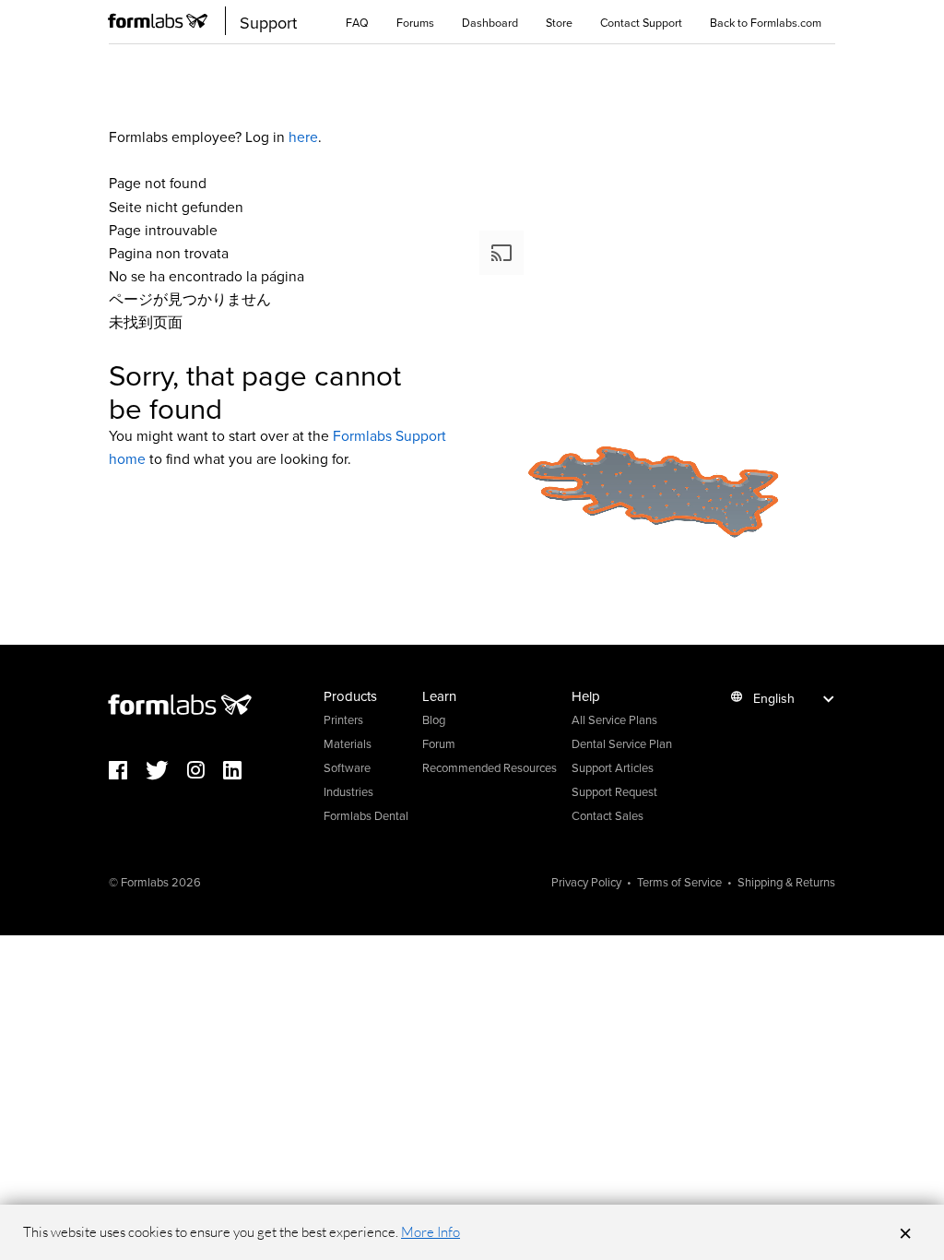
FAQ (357, 22)
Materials (348, 743)
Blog (433, 719)
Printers (343, 719)
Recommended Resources (489, 767)
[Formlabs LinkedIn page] (241, 771)
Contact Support (641, 22)
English (774, 698)
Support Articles (613, 767)
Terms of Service (679, 882)
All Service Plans (614, 719)
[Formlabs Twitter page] (166, 771)
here (303, 136)
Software (347, 767)
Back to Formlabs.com (765, 22)
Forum (438, 743)
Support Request (614, 791)
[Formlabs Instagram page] (205, 771)
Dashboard (490, 22)
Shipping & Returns (786, 882)
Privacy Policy (586, 882)
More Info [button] (430, 1232)
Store (559, 22)
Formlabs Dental (366, 815)
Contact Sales (607, 815)
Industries (348, 791)
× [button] (905, 1232)
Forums (415, 22)
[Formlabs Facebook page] (127, 771)
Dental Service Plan (622, 743)
